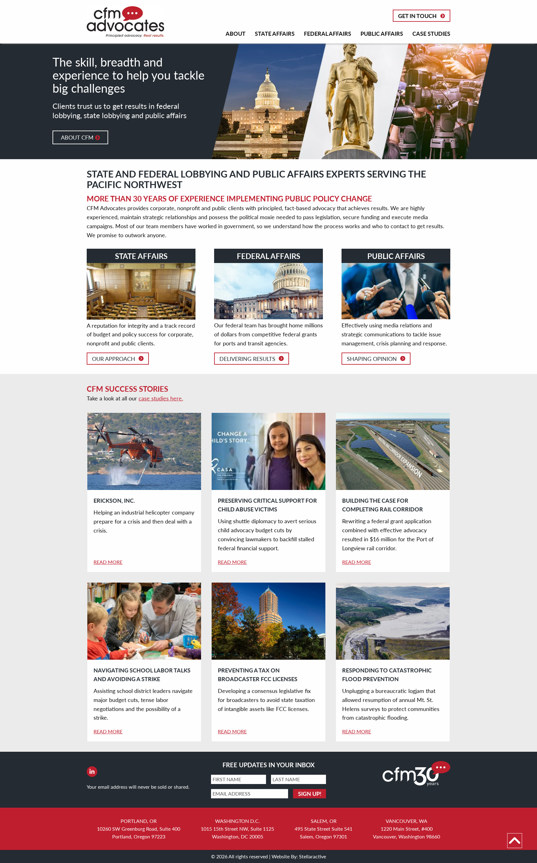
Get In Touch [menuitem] (417, 16)
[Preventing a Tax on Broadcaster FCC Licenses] (268, 621)
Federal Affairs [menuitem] (327, 33)
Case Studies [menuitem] (431, 33)
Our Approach (113, 358)
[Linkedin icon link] (92, 772)
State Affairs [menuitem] (275, 33)
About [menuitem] (236, 33)
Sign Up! (309, 793)
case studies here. (161, 398)
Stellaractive (312, 856)
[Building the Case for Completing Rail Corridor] (393, 451)
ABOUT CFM (78, 137)
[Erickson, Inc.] (144, 451)
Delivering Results (247, 358)
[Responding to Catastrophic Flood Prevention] (393, 621)
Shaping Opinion (372, 358)
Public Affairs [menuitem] (381, 33)
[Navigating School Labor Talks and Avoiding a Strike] (144, 621)
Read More (108, 561)
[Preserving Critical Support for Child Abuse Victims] (268, 451)
